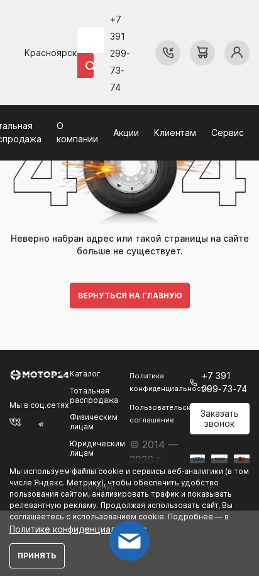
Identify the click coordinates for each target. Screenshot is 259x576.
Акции (126, 132)
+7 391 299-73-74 (120, 53)
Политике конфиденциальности (77, 529)
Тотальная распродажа (94, 395)
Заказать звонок (220, 418)
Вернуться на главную (130, 295)
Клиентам (175, 132)
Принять (37, 555)
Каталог (85, 373)
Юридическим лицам (97, 448)
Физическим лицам (94, 421)
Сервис (227, 132)
